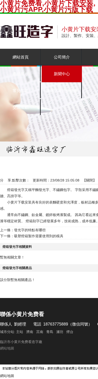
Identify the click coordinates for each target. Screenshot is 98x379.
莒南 (39, 332)
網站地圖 (7, 348)
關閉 (89, 180)
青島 (49, 332)
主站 (19, 332)
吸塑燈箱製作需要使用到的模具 (38, 236)
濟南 (29, 332)
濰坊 (59, 332)
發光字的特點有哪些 (30, 230)
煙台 (69, 332)
